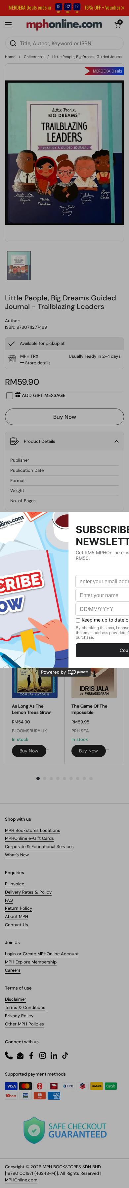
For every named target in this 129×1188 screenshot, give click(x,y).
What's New (17, 855)
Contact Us (16, 925)
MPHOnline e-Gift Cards (29, 838)
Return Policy (18, 908)
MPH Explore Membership (31, 962)
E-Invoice (14, 884)
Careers (13, 970)
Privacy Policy (19, 1016)
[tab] (35, 363)
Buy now (29, 751)
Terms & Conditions (25, 1007)
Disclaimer (15, 999)
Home (10, 56)
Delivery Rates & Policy (28, 892)
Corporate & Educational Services (39, 846)
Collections (34, 56)
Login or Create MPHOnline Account (42, 954)
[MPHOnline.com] (64, 24)
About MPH (16, 916)
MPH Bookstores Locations (32, 830)
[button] (117, 24)
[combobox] (64, 43)
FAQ (9, 900)
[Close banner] (123, 8)
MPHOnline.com (21, 1180)
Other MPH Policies (24, 1024)
